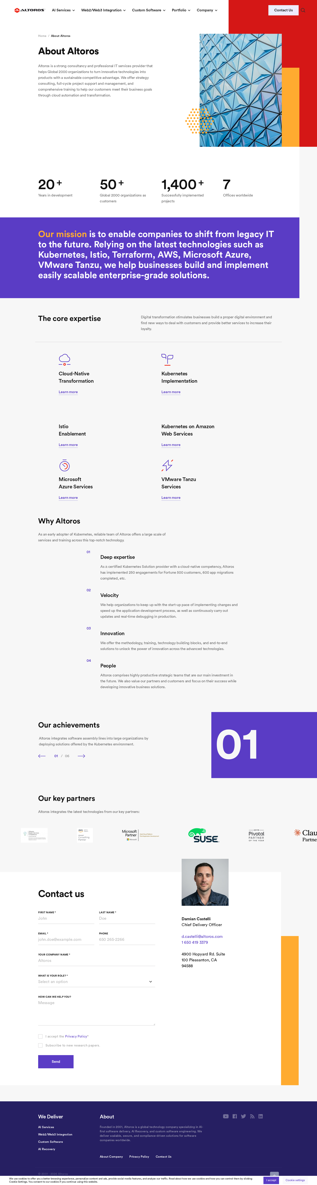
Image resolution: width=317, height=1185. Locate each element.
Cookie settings (295, 1180)
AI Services (61, 10)
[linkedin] (260, 1116)
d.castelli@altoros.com (202, 937)
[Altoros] (30, 10)
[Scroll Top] (274, 1175)
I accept (271, 1180)
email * (43, 933)
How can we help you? (54, 997)
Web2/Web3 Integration (101, 10)
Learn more (68, 392)
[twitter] (243, 1116)
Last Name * (107, 912)
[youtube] (226, 1116)
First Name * (47, 912)
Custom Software (146, 10)
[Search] (303, 10)
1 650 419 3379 (195, 942)
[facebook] (235, 1116)
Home (42, 35)
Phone (103, 933)
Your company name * (54, 954)
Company (205, 10)
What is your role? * (53, 976)
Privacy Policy (76, 1036)
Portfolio (179, 10)
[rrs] (252, 1116)
